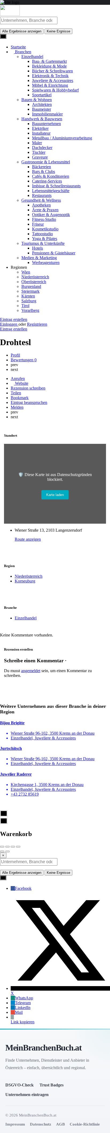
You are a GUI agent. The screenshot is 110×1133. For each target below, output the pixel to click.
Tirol (25, 305)
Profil (15, 355)
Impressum (15, 1124)
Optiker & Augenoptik (51, 214)
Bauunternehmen (46, 123)
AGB (60, 1124)
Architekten (42, 104)
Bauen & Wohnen (36, 99)
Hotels (37, 248)
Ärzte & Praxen (45, 210)
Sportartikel (42, 95)
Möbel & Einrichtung (50, 85)
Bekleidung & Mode (49, 66)
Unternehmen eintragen (27, 1094)
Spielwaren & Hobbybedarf (55, 90)
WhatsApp (24, 998)
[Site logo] (10, 14)
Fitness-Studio (44, 219)
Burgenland (31, 286)
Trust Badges (52, 1085)
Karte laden (55, 495)
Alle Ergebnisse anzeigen (21, 31)
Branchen (22, 51)
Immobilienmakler (47, 114)
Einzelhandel (32, 56)
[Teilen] (7, 846)
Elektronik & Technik (50, 75)
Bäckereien (41, 166)
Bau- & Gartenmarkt (49, 61)
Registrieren (37, 324)
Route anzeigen (28, 539)
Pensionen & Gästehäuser (53, 253)
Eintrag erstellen (13, 319)
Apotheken (41, 205)
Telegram (23, 1002)
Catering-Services (47, 181)
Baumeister (41, 109)
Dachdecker (42, 147)
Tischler (38, 152)
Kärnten (28, 296)
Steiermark (30, 291)
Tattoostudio (42, 233)
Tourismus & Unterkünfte (43, 243)
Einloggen (9, 324)
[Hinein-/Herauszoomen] (18, 846)
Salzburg (28, 301)
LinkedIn (22, 1007)
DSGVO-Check (19, 1085)
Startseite (18, 47)
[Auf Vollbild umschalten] (13, 846)
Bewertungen (24, 360)
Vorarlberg (30, 310)
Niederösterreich (35, 277)
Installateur (41, 133)
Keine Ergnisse (58, 31)
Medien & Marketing (39, 257)
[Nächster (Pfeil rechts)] (7, 851)
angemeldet (30, 670)
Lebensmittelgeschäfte (50, 190)
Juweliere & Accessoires (52, 80)
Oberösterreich (33, 281)
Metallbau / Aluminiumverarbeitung (62, 138)
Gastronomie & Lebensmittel (45, 162)
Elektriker (40, 128)
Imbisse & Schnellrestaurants (56, 186)
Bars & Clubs (43, 171)
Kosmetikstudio (45, 229)
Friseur (38, 224)
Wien (25, 272)
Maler (37, 142)
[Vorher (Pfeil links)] (2, 851)
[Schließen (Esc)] (2, 846)
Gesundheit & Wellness (41, 200)
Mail (19, 1012)
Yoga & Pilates (44, 238)
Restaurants (42, 195)
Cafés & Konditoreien (50, 176)
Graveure (40, 157)
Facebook (23, 888)
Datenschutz (40, 1124)
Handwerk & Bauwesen (41, 119)
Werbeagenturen (46, 262)
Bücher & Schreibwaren (52, 71)
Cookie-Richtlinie (85, 1124)
